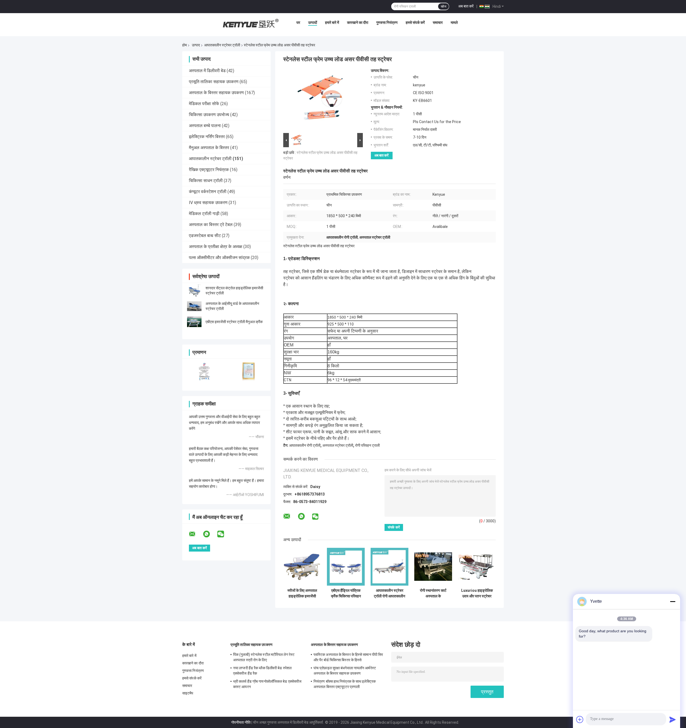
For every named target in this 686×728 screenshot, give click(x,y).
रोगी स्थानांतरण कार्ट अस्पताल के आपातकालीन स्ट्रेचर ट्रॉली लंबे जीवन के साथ (433, 593)
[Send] (672, 719)
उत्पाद (196, 45)
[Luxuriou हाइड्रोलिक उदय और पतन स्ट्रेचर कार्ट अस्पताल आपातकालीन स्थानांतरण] (477, 567)
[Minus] (672, 601)
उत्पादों (312, 22)
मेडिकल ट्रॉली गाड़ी (204, 213)
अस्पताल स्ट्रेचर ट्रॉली (337, 445)
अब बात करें (466, 6)
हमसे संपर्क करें (415, 22)
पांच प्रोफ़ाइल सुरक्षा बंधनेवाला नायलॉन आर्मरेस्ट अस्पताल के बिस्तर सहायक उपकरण (345, 670)
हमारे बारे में (332, 22)
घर (298, 22)
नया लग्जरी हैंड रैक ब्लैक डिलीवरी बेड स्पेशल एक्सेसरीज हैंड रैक (262, 670)
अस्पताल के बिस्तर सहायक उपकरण (216, 92)
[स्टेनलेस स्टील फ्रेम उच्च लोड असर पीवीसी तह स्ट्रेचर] (320, 100)
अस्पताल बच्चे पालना (205, 125)
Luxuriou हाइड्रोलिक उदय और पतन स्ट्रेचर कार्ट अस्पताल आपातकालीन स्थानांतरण (477, 593)
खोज (443, 6)
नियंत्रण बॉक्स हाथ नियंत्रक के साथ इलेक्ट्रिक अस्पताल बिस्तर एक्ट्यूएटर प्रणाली (345, 684)
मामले (454, 22)
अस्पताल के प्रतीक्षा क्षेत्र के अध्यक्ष (215, 246)
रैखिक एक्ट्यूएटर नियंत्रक (209, 169)
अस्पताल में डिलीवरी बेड (207, 70)
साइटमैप (187, 693)
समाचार (438, 22)
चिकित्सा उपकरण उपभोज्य (209, 114)
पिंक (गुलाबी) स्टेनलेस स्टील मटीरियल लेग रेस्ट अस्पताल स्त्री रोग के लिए (263, 657)
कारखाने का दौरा (357, 22)
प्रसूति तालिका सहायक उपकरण (213, 81)
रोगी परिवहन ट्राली (367, 445)
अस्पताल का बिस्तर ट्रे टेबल (211, 224)
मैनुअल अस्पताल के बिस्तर (209, 147)
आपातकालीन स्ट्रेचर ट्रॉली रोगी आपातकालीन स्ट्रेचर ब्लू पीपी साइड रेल (389, 593)
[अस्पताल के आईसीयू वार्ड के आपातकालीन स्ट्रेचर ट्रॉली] (194, 306)
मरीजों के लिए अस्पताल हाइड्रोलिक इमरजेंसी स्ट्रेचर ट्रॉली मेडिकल (302, 593)
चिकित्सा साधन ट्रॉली (206, 180)
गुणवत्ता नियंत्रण (387, 22)
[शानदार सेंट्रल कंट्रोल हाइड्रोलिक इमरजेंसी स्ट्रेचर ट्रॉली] (194, 290)
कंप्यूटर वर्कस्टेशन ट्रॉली (207, 191)
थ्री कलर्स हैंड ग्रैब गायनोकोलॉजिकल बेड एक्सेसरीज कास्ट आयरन (267, 684)
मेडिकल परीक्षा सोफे (204, 103)
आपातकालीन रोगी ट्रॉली (304, 445)
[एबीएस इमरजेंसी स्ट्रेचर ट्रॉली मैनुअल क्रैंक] (194, 321)
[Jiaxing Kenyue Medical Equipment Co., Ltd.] (250, 24)
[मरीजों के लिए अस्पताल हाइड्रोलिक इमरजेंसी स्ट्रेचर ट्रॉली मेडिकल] (302, 567)
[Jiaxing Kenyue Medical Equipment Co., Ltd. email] (195, 534)
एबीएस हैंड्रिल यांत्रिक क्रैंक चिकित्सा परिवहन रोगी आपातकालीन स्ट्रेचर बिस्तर (346, 593)
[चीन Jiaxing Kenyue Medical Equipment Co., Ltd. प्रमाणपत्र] (204, 371)
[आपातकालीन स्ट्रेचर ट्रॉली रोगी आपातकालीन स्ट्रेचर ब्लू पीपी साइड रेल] (389, 567)
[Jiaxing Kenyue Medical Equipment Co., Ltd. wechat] (224, 534)
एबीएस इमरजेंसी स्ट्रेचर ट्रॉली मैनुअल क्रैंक (234, 322)
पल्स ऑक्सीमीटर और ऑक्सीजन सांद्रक (219, 257)
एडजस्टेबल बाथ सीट (205, 235)
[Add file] (580, 719)
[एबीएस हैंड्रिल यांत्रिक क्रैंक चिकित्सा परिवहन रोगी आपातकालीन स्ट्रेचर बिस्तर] (346, 567)
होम (184, 45)
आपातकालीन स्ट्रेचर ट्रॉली (222, 45)
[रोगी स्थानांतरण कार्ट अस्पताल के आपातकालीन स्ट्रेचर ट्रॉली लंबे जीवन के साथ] (433, 567)
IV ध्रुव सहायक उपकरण (208, 202)
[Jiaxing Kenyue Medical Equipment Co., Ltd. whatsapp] (210, 534)
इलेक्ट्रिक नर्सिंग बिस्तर (207, 136)
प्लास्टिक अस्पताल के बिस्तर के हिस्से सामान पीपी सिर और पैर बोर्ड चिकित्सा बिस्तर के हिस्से (348, 657)
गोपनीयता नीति (241, 722)
